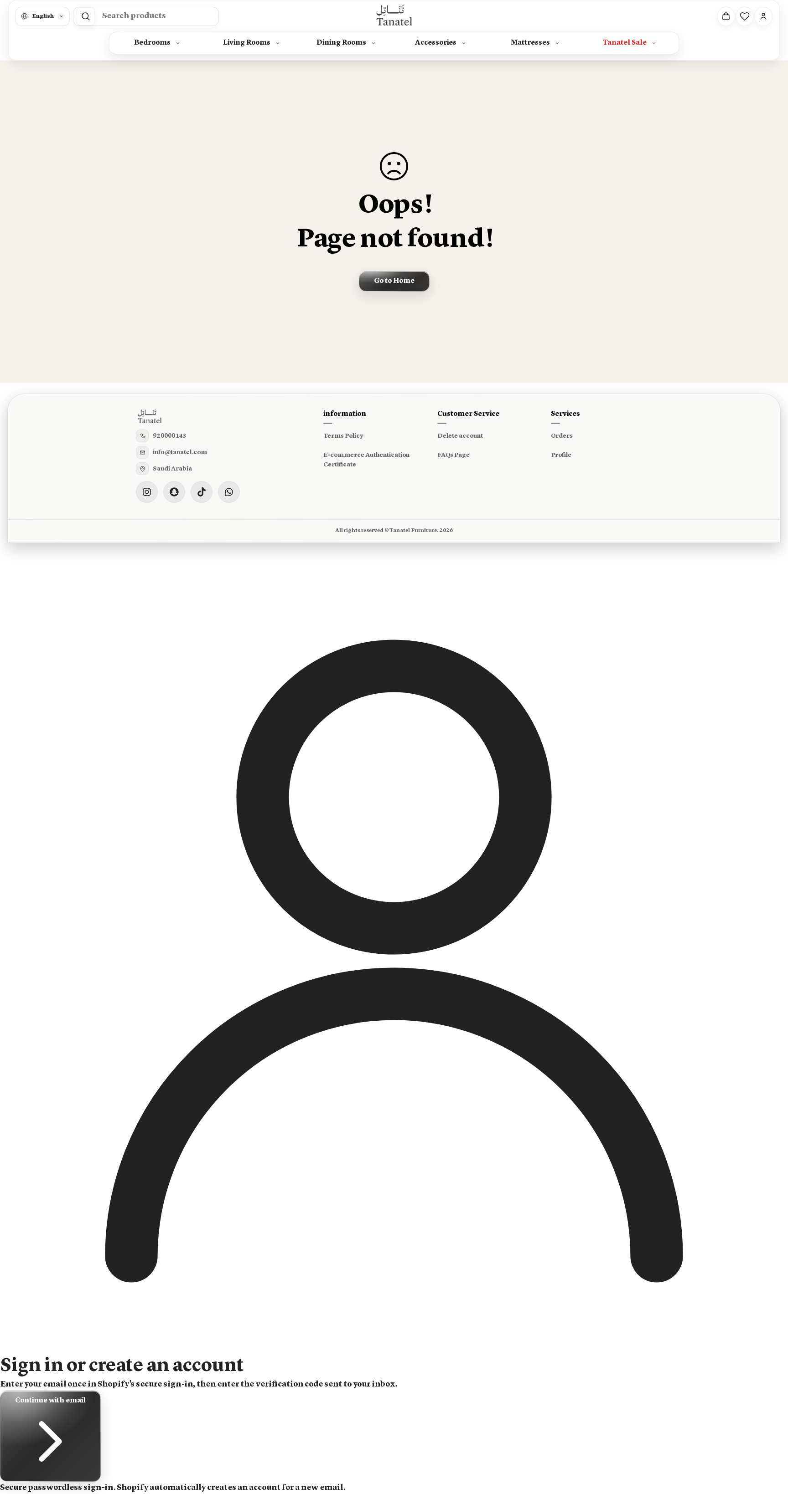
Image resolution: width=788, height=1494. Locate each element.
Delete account (460, 436)
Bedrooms (152, 42)
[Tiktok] (202, 492)
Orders (562, 436)
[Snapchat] (174, 492)
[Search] (86, 16)
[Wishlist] (745, 16)
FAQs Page (453, 455)
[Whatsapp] (229, 492)
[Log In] (763, 16)
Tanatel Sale (625, 42)
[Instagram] (147, 492)
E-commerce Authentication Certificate (366, 460)
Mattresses (530, 42)
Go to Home (394, 281)
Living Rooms (246, 42)
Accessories (435, 42)
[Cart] (726, 16)
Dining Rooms (341, 42)
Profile (561, 455)
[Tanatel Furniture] (394, 16)
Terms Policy (343, 436)
